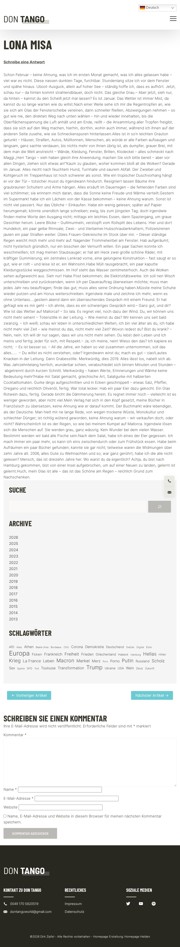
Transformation (71, 668)
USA (121, 668)
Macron (65, 661)
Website (11, 807)
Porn (105, 661)
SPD (29, 668)
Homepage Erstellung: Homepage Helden (121, 936)
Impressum (73, 904)
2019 (13, 581)
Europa (19, 653)
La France (32, 660)
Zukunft (149, 668)
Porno (115, 661)
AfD (11, 647)
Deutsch (152, 7)
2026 (13, 537)
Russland (142, 661)
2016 (13, 600)
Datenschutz (74, 912)
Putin (127, 660)
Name (10, 789)
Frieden (87, 654)
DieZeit (130, 647)
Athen (29, 647)
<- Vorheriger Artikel (29, 695)
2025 (13, 543)
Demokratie (94, 647)
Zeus (139, 668)
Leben (48, 661)
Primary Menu (173, 18)
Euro (149, 647)
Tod (36, 668)
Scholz (158, 660)
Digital (140, 647)
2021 (13, 569)
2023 (13, 556)
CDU (66, 647)
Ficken (37, 654)
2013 (13, 619)
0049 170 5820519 (24, 904)
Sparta (21, 668)
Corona (77, 647)
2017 (13, 594)
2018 (13, 587)
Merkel (83, 660)
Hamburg (136, 654)
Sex (12, 668)
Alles (19, 647)
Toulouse (48, 668)
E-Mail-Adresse (19, 798)
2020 (13, 575)
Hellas (150, 654)
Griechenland (106, 654)
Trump (94, 667)
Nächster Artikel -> (152, 695)
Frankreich (53, 654)
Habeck (123, 654)
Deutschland (115, 647)
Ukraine (110, 668)
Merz (96, 661)
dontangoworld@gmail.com (31, 912)
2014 (13, 613)
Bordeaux (56, 647)
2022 (13, 562)
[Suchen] (159, 507)
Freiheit (72, 654)
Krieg (15, 660)
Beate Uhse (42, 647)
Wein (130, 668)
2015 (13, 606)
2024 (13, 550)
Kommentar (15, 735)
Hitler (162, 654)
